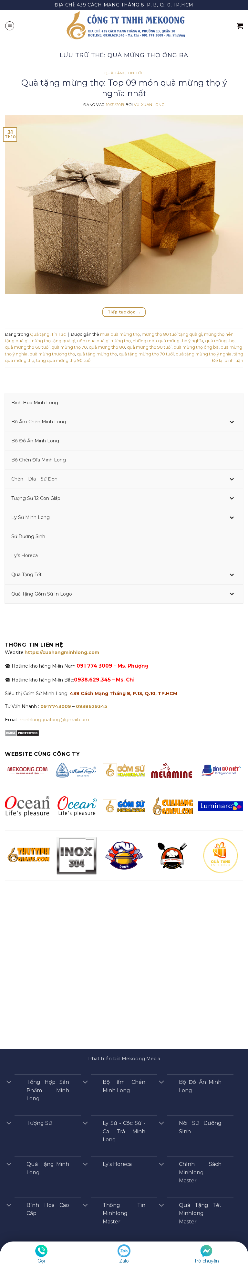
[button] (9, 25)
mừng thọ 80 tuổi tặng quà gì (172, 334)
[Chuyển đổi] (9, 1082)
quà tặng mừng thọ (97, 354)
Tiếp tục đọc (124, 312)
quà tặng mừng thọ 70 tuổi (146, 354)
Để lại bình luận (227, 360)
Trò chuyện (206, 1261)
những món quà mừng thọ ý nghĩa (168, 340)
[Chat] (206, 1250)
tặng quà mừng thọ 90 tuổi (63, 360)
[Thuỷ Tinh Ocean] (76, 806)
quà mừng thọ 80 (107, 347)
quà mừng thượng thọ (52, 354)
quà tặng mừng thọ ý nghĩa (204, 354)
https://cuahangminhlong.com (62, 652)
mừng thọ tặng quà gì (52, 340)
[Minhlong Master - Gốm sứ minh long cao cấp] (124, 26)
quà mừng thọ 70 (69, 347)
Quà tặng (115, 73)
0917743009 (55, 706)
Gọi (41, 1261)
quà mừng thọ (219, 340)
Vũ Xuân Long (149, 104)
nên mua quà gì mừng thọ (104, 340)
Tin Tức (135, 73)
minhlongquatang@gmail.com (54, 720)
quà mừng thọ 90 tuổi (149, 347)
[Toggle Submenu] (232, 421)
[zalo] (124, 1250)
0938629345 (91, 706)
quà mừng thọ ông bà (196, 347)
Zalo (124, 1261)
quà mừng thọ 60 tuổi (27, 347)
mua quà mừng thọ (120, 334)
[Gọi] (41, 1250)
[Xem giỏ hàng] (240, 26)
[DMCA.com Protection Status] (22, 732)
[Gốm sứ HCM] (123, 806)
